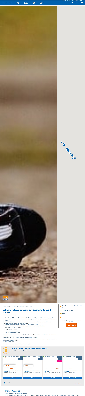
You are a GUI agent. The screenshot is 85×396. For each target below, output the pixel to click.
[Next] (6, 383)
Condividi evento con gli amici (69, 316)
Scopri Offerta (12, 377)
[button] (64, 145)
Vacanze (34, 3)
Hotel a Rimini (71, 325)
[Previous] (4, 383)
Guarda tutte (78, 383)
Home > (4, 306)
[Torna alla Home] (7, 3)
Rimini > (8, 306)
